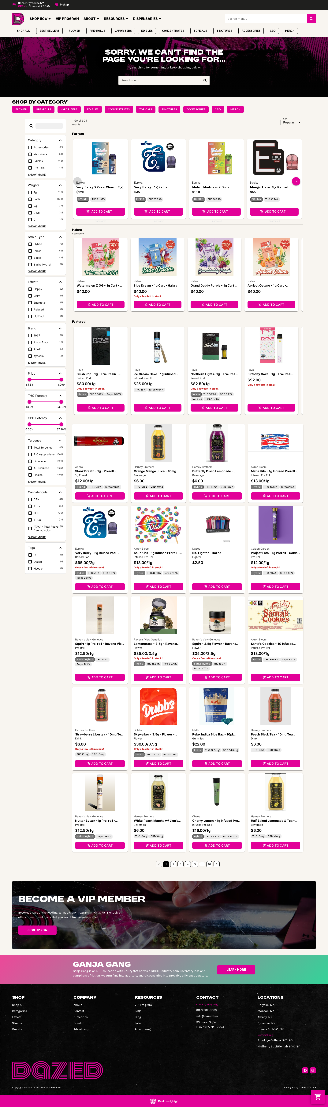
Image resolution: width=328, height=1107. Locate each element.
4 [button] (188, 864)
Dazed (196, 548)
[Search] (311, 18)
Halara (81, 281)
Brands (17, 1029)
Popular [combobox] (288, 122)
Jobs (138, 1023)
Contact (78, 1011)
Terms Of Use (308, 1087)
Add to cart (102, 304)
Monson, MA (266, 1011)
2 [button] (173, 864)
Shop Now (38, 19)
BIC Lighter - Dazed (206, 553)
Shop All (18, 1005)
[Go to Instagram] (313, 1070)
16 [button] (209, 864)
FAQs (138, 1011)
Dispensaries (145, 19)
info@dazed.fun (207, 1016)
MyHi (195, 730)
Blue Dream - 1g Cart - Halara (155, 285)
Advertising (81, 1029)
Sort (285, 118)
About (90, 19)
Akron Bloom (258, 466)
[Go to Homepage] (18, 19)
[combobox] (266, 18)
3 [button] (180, 864)
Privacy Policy (291, 1087)
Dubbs (138, 730)
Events (78, 1023)
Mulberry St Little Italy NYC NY (279, 1046)
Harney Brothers (144, 466)
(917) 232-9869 (206, 1010)
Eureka (79, 548)
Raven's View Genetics (89, 639)
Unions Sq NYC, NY (271, 1029)
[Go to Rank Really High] (164, 1101)
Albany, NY (265, 1017)
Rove (80, 369)
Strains (17, 1023)
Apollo (79, 466)
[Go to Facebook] (305, 1070)
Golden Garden (260, 548)
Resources (114, 19)
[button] (41, 5)
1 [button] (166, 864)
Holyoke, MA (266, 1005)
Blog (138, 1017)
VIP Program (67, 19)
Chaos (196, 816)
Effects (16, 1017)
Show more (37, 174)
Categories (19, 1011)
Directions (80, 1017)
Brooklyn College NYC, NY (275, 1040)
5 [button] (195, 864)
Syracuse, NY (266, 1023)
